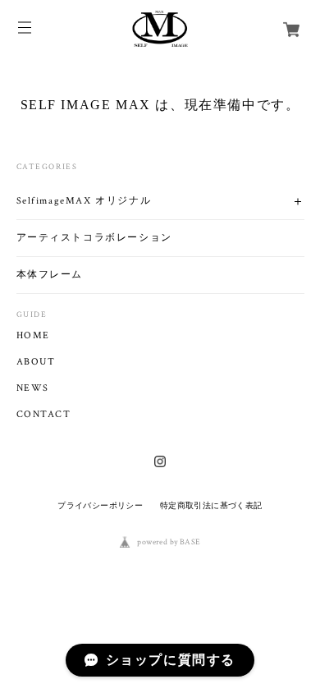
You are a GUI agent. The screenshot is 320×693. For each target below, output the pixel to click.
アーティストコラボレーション (94, 237)
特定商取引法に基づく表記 (211, 505)
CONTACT (43, 414)
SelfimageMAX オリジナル (84, 200)
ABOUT (36, 362)
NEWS (32, 388)
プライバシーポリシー (100, 505)
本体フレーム (50, 274)
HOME (33, 336)
